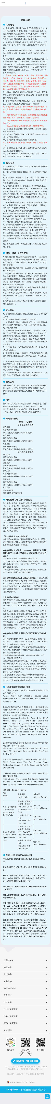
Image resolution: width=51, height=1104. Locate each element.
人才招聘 (8, 1030)
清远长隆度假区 (11, 1023)
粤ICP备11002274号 (14, 1089)
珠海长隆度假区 (11, 1016)
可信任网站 (30, 1074)
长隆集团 (8, 1002)
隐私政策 (40, 1074)
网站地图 (10, 1074)
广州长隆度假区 (11, 1009)
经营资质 (19, 1074)
